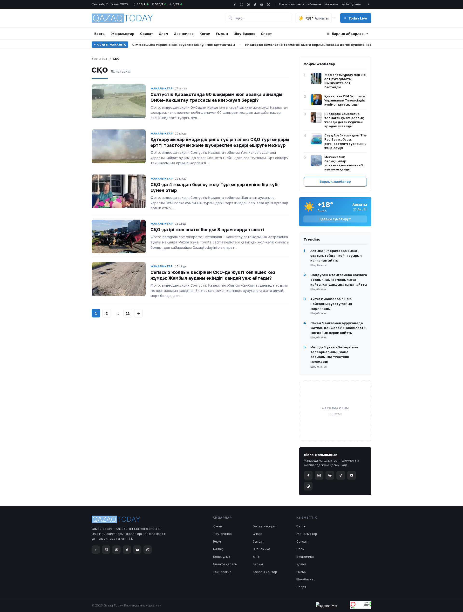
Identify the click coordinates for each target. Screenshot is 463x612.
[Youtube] (262, 4)
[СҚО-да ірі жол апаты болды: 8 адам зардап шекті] (119, 236)
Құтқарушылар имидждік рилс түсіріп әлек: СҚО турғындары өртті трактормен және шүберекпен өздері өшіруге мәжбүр (219, 142)
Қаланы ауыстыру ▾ (335, 219)
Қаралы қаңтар (265, 572)
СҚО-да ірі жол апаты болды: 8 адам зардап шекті (207, 229)
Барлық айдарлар (348, 34)
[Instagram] (241, 4)
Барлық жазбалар (335, 181)
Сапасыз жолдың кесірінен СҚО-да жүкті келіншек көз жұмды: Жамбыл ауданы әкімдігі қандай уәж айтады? (212, 275)
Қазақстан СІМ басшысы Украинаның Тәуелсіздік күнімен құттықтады (161, 45)
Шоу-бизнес (244, 34)
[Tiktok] (255, 4)
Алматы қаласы (225, 564)
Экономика (184, 34)
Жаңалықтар (122, 34)
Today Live (357, 18)
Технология (222, 572)
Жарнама (331, 4)
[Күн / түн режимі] (368, 4)
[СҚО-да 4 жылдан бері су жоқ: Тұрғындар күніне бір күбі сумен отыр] (119, 191)
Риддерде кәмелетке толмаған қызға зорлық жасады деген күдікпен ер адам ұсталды (309, 45)
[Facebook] (235, 4)
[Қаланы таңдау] (334, 18)
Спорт (266, 34)
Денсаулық (221, 556)
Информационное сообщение (300, 4)
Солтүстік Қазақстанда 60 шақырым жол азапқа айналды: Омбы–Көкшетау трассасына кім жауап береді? (217, 97)
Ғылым (222, 34)
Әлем (163, 34)
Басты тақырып (265, 526)
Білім (256, 556)
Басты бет (100, 59)
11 (128, 313)
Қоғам (204, 34)
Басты (99, 34)
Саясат (146, 34)
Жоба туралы (351, 4)
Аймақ (218, 549)
